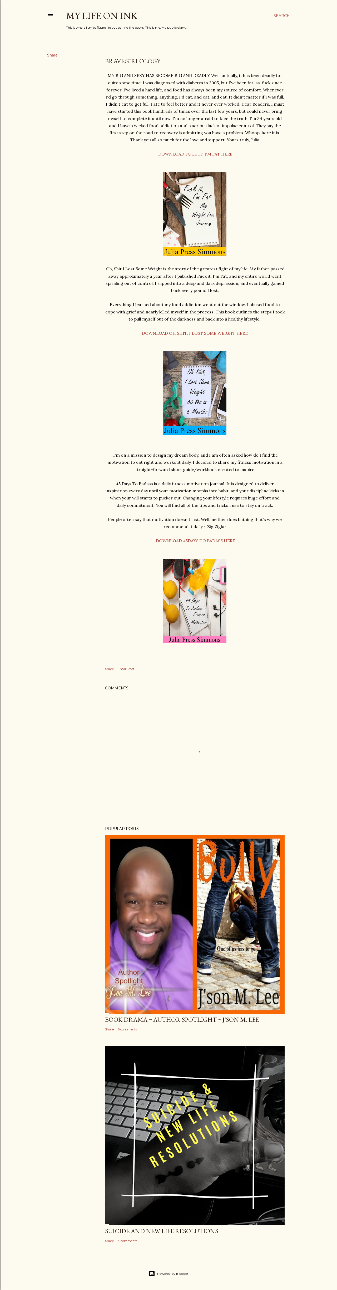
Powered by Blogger (172, 1274)
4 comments (127, 1241)
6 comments (127, 1029)
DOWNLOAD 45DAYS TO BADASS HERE (195, 540)
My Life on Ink (101, 15)
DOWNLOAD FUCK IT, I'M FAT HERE (195, 154)
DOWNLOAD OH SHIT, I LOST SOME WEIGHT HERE (195, 333)
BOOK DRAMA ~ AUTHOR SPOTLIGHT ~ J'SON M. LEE (182, 1019)
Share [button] (52, 55)
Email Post (126, 669)
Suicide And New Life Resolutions (161, 1231)
